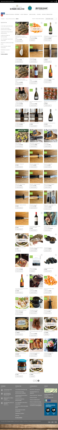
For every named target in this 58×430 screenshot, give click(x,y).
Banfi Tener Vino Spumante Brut (49, 123)
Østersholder (46, 143)
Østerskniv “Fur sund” (33, 204)
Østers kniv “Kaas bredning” (20, 184)
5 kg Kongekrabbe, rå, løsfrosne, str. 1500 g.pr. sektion (50, 227)
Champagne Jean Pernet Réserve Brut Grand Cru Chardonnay (50, 37)
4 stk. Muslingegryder (47, 247)
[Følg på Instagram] (4, 13)
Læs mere (32, 40)
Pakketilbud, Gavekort (5, 49)
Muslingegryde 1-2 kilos (34, 310)
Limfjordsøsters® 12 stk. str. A (35, 373)
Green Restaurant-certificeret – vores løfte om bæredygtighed (36, 404)
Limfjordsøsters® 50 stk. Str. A (49, 331)
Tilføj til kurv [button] (19, 41)
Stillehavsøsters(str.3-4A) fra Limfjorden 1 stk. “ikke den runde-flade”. (21, 37)
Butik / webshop (24, 14)
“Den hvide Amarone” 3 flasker (49, 79)
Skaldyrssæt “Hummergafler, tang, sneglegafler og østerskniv (50, 205)
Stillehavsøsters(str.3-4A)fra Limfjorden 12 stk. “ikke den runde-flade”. (21, 80)
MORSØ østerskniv (47, 58)
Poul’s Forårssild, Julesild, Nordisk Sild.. (6, 47)
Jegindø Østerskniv (33, 58)
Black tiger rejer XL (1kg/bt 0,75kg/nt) (36, 247)
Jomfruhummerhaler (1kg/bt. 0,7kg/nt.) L (49, 289)
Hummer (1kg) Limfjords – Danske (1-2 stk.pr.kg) (36, 289)
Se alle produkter (10, 18)
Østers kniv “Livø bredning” (34, 163)
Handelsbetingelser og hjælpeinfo (34, 392)
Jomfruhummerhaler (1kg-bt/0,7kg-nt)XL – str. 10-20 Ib (36, 37)
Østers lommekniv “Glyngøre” (49, 184)
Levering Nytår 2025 (8, 389)
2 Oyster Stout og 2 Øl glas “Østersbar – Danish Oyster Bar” (22, 102)
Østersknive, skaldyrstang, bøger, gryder (7, 43)
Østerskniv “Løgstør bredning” (20, 204)
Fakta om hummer (33, 397)
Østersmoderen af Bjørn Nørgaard (8, 398)
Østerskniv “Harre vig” (48, 310)
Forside (3, 18)
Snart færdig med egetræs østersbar (7, 394)
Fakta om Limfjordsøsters (35, 399)
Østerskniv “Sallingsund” (19, 163)
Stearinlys (3, 51)
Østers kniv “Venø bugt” (48, 163)
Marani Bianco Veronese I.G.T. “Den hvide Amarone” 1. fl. (21, 289)
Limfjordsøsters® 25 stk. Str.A (20, 352)
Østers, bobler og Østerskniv (20, 331)
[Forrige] (34, 381)
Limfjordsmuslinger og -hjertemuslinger (5, 36)
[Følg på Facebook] (2, 13)
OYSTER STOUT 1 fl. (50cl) (34, 123)
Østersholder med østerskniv (35, 143)
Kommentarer (6, 404)
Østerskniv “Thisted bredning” (35, 184)
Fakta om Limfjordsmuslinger (35, 401)
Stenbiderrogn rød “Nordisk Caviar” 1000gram (50, 102)
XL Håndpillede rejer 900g (48, 352)
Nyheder (39, 14)
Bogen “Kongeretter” (33, 268)
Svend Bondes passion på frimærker (9, 403)
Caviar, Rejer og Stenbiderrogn (7, 25)
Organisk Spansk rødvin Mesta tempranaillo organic (35, 227)
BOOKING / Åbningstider (47, 14)
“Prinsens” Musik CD (19, 268)
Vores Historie (32, 14)
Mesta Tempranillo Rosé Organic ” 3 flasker (36, 80)
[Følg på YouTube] (2, 15)
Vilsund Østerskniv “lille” (19, 58)
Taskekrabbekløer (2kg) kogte (35, 352)
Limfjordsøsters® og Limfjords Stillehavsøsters (7, 32)
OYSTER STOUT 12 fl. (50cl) (20, 123)
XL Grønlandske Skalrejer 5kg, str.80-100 (36, 332)
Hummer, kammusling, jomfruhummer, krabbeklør (6, 29)
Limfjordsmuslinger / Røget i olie (21, 373)
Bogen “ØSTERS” (18, 143)
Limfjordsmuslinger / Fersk (48, 268)
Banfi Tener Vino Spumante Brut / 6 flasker (36, 102)
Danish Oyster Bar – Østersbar (12, 14)
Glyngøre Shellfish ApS (48, 397)
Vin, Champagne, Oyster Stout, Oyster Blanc (7, 39)
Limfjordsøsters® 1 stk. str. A (20, 247)
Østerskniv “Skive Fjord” (19, 226)
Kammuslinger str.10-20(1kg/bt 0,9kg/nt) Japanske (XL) (20, 311)
